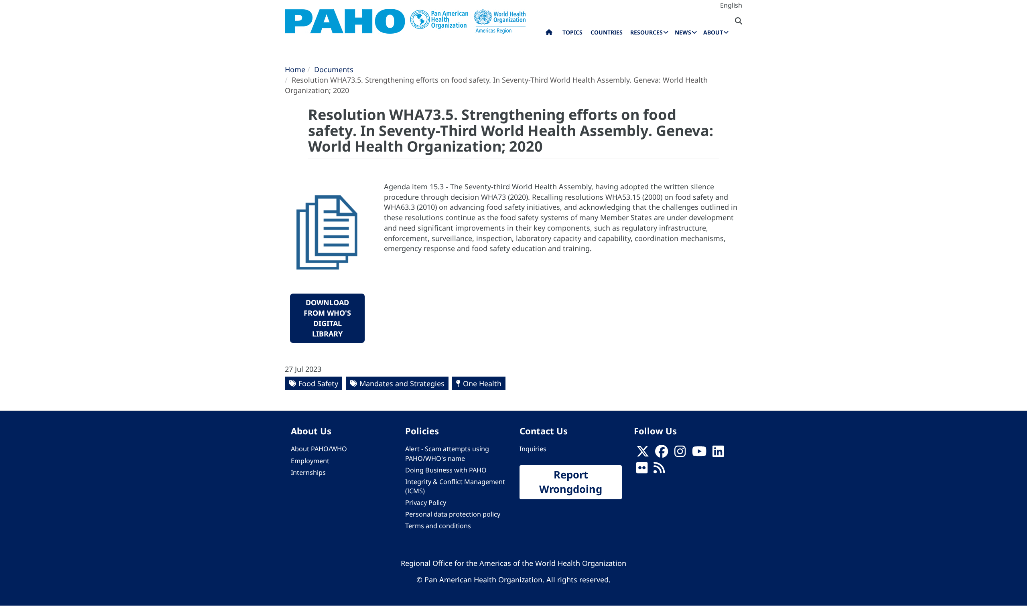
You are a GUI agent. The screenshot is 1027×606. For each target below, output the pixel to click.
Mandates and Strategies (401, 383)
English (731, 5)
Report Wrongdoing (570, 482)
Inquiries (533, 448)
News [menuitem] (683, 32)
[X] (642, 453)
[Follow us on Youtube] (699, 453)
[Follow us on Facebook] (661, 453)
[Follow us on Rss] (659, 470)
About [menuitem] (713, 32)
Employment (310, 460)
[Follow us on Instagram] (680, 453)
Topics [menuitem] (572, 32)
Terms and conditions (438, 525)
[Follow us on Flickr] (641, 470)
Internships (308, 472)
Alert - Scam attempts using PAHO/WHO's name (447, 453)
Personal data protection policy (452, 514)
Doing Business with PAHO (446, 470)
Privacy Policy (425, 502)
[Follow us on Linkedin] (718, 453)
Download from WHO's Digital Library (327, 318)
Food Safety (318, 383)
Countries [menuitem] (607, 32)
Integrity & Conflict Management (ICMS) (455, 486)
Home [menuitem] (549, 34)
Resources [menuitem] (646, 32)
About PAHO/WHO (319, 448)
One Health (482, 383)
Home (295, 69)
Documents (333, 69)
